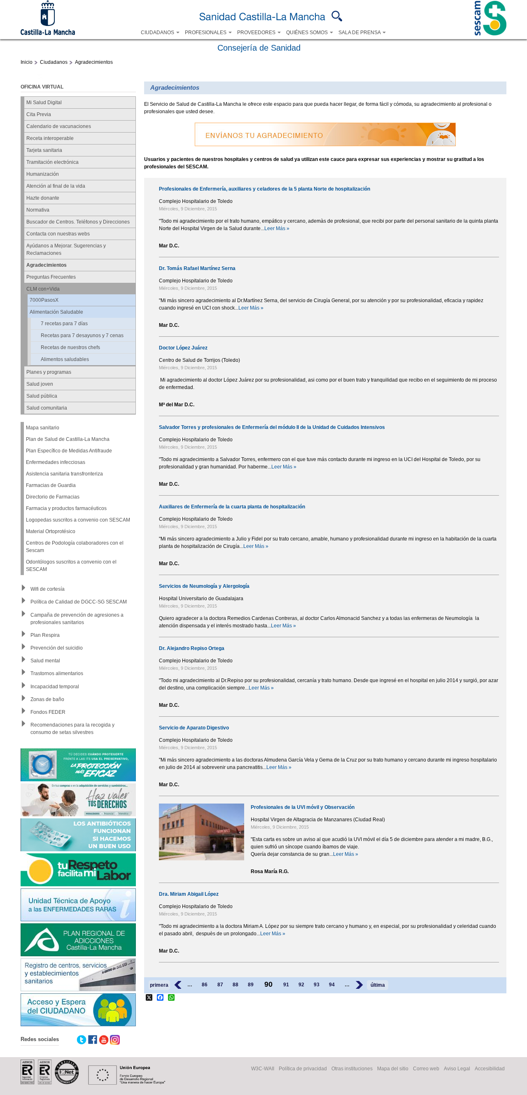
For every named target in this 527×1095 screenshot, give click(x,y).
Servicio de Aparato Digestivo (194, 728)
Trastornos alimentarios (56, 673)
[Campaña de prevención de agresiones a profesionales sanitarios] (78, 870)
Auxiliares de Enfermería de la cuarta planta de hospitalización (232, 507)
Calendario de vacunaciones (58, 126)
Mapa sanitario (42, 428)
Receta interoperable (50, 138)
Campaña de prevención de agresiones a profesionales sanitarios (77, 618)
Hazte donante (42, 198)
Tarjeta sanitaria (44, 150)
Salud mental (45, 661)
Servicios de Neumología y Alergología (204, 586)
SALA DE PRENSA (360, 32)
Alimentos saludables (65, 359)
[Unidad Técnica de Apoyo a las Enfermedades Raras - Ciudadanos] (78, 905)
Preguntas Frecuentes (51, 277)
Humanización (42, 174)
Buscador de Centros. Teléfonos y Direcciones (78, 222)
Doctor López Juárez (183, 348)
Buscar (337, 16)
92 (301, 985)
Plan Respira (45, 635)
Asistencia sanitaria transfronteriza (64, 474)
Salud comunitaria (46, 408)
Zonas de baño (47, 699)
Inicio (27, 62)
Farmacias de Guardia (51, 485)
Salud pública (41, 396)
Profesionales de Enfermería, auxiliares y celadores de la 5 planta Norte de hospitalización (264, 189)
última (378, 985)
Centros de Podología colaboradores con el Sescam (75, 546)
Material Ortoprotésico (50, 531)
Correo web (426, 1069)
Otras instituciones (352, 1069)
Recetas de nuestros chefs (70, 347)
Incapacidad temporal (54, 687)
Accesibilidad (490, 1069)
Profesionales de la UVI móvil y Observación (302, 807)
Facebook (93, 1040)
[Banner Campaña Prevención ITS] (78, 765)
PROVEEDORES (257, 32)
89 (251, 985)
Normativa (37, 210)
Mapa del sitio (392, 1069)
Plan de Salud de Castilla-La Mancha (68, 439)
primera (159, 985)
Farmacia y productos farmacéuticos (66, 508)
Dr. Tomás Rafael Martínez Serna (197, 268)
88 (235, 985)
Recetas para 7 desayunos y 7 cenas (82, 335)
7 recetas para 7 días (64, 323)
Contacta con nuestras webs (58, 234)
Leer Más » (276, 228)
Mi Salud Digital (44, 102)
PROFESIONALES (206, 32)
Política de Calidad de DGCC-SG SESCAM (78, 602)
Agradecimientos (94, 62)
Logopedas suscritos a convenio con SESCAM (78, 520)
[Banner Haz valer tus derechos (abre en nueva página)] (78, 800)
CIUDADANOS (158, 32)
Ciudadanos (54, 62)
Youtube (104, 1040)
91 (286, 985)
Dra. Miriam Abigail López (189, 894)
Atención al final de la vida (55, 186)
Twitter (81, 1040)
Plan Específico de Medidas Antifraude (69, 451)
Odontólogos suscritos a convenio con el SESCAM (71, 565)
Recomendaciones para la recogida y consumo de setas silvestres (72, 728)
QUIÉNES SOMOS (307, 32)
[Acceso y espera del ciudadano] (78, 1010)
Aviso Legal (457, 1069)
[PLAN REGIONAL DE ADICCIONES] (78, 940)
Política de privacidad (303, 1069)
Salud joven (39, 384)
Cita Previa (38, 114)
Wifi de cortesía (47, 589)
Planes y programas (48, 372)
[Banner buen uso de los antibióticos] (78, 835)
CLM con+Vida (43, 289)
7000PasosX (44, 300)
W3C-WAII (262, 1069)
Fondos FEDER (47, 712)
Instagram (115, 1040)
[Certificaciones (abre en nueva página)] (50, 1083)
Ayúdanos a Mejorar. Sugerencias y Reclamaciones (66, 249)
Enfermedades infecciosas (55, 462)
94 (332, 985)
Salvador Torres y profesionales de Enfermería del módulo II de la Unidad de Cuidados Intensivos (272, 427)
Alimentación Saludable (56, 312)
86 (205, 985)
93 (316, 985)
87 (220, 985)
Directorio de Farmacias (52, 497)
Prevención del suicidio (56, 648)
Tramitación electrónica (52, 162)
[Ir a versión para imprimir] (29, 78)
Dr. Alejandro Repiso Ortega (191, 648)
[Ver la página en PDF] (40, 78)
